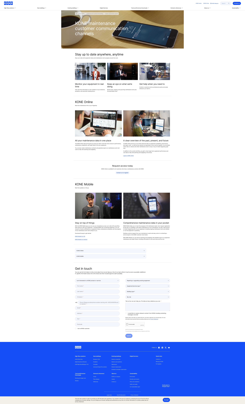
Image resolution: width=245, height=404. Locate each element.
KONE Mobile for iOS (80, 236)
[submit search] (229, 3)
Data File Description (121, 395)
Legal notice (109, 395)
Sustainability (133, 373)
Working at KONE (159, 361)
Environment (132, 376)
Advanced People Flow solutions (100, 366)
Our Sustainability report (135, 386)
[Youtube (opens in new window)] (169, 347)
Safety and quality (133, 384)
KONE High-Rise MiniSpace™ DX (81, 364)
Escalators (95, 361)
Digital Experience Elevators (81, 361)
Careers (113, 379)
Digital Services (134, 356)
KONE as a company (116, 376)
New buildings (97, 356)
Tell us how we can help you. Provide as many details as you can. (142, 301)
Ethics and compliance (134, 381)
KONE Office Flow (78, 359)
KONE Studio (199, 3)
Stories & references (98, 373)
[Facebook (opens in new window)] (159, 347)
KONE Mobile (80, 256)
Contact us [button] (237, 3)
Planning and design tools (80, 378)
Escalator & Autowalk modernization (119, 369)
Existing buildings (81, 13)
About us (114, 373)
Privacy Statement (154, 319)
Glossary (77, 380)
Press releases (96, 379)
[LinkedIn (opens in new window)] (162, 347)
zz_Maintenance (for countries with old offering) (94, 13)
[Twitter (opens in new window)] (166, 347)
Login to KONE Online (128, 155)
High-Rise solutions (80, 356)
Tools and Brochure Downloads (80, 374)
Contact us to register (122, 172)
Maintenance (114, 364)
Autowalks (95, 364)
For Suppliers (158, 363)
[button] (10, 8)
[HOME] (76, 13)
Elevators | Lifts (96, 359)
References (95, 381)
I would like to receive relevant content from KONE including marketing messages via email (147, 314)
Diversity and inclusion (134, 379)
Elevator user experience (117, 361)
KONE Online (206, 3)
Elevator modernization (116, 366)
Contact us (114, 381)
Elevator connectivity (116, 359)
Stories (94, 376)
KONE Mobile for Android (81, 239)
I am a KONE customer (83, 328)
